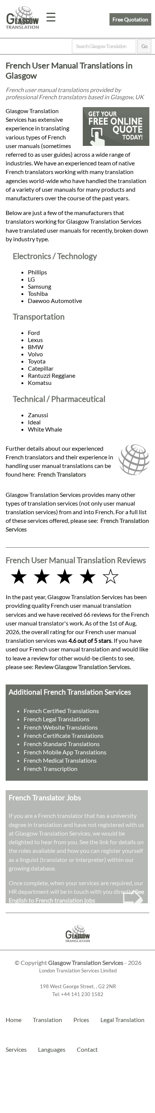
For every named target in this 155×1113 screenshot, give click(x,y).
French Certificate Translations (63, 735)
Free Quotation (130, 19)
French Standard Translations (62, 743)
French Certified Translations (61, 710)
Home (13, 1019)
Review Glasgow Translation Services (82, 666)
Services (16, 1049)
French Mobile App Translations (65, 752)
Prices (81, 1019)
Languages (51, 1049)
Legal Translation (122, 1019)
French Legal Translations (57, 718)
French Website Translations (61, 727)
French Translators (62, 474)
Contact (87, 1049)
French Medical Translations (60, 760)
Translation (47, 1019)
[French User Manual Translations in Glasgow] (78, 946)
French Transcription (51, 768)
